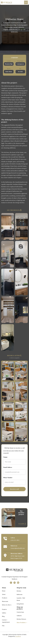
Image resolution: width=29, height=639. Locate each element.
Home (3, 591)
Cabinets (19, 615)
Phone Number (7, 477)
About (3, 594)
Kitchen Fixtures (21, 619)
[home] (6, 2)
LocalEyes (18, 636)
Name (5, 457)
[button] (26, 2)
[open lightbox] (7, 226)
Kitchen (19, 591)
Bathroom (19, 594)
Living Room (20, 604)
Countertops (20, 612)
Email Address (7, 467)
